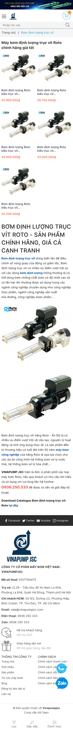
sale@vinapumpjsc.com (27, 609)
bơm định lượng (31, 273)
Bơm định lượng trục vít (18, 258)
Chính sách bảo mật (51, 683)
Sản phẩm (7, 672)
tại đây (13, 505)
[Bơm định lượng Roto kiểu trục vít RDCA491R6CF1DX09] (54, 68)
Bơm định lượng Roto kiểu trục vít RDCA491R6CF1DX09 (52, 92)
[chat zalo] (62, 683)
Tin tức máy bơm (12, 678)
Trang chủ (7, 661)
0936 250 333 (27, 616)
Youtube (45, 520)
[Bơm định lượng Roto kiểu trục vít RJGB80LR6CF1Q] (18, 68)
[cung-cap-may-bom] (36, 5)
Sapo (45, 712)
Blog (4, 683)
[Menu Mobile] (4, 16)
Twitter (29, 520)
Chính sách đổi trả (49, 672)
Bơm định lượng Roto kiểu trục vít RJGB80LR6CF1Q (15, 92)
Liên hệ (6, 694)
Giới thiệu (7, 667)
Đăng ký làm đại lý (13, 688)
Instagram (62, 520)
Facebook (14, 520)
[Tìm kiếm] (67, 25)
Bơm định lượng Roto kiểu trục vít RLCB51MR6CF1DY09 (52, 149)
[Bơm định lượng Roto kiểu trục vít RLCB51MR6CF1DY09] (54, 125)
